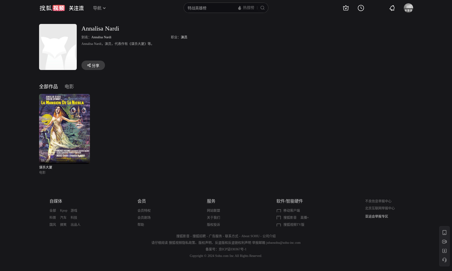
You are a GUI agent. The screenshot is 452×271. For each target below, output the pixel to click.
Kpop (63, 210)
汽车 (63, 217)
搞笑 (63, 224)
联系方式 (231, 236)
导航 (97, 8)
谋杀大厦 (45, 167)
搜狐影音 (290, 217)
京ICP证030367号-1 (232, 249)
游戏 (74, 210)
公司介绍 (269, 236)
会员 (141, 201)
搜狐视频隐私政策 (182, 242)
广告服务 (215, 236)
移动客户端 (291, 210)
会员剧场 (144, 217)
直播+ (304, 217)
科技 (74, 217)
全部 (52, 210)
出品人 (76, 224)
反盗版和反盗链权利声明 (233, 242)
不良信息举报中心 (378, 201)
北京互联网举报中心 (380, 208)
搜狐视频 (52, 8)
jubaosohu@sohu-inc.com (283, 242)
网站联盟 (213, 210)
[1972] (64, 97)
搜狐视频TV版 (293, 224)
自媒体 (55, 201)
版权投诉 (213, 224)
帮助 (140, 224)
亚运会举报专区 (376, 216)
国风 (52, 224)
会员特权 (144, 210)
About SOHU (250, 236)
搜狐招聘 (199, 236)
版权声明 (205, 242)
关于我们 (213, 217)
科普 (52, 217)
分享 (95, 66)
